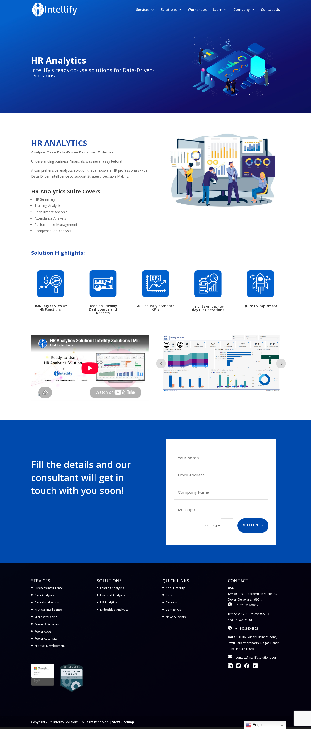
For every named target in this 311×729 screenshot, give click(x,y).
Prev (161, 363)
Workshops (197, 10)
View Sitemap (123, 722)
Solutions (169, 10)
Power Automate (46, 638)
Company (241, 10)
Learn (217, 10)
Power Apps (43, 631)
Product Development (50, 646)
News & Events (176, 617)
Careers (171, 602)
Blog (169, 595)
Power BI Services (47, 624)
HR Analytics (108, 602)
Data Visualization (47, 602)
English (258, 725)
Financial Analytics (112, 595)
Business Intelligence (49, 588)
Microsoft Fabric (46, 617)
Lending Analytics (112, 588)
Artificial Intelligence (48, 610)
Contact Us (270, 10)
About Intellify (175, 588)
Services (142, 10)
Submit (251, 525)
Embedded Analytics (114, 610)
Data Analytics (44, 595)
